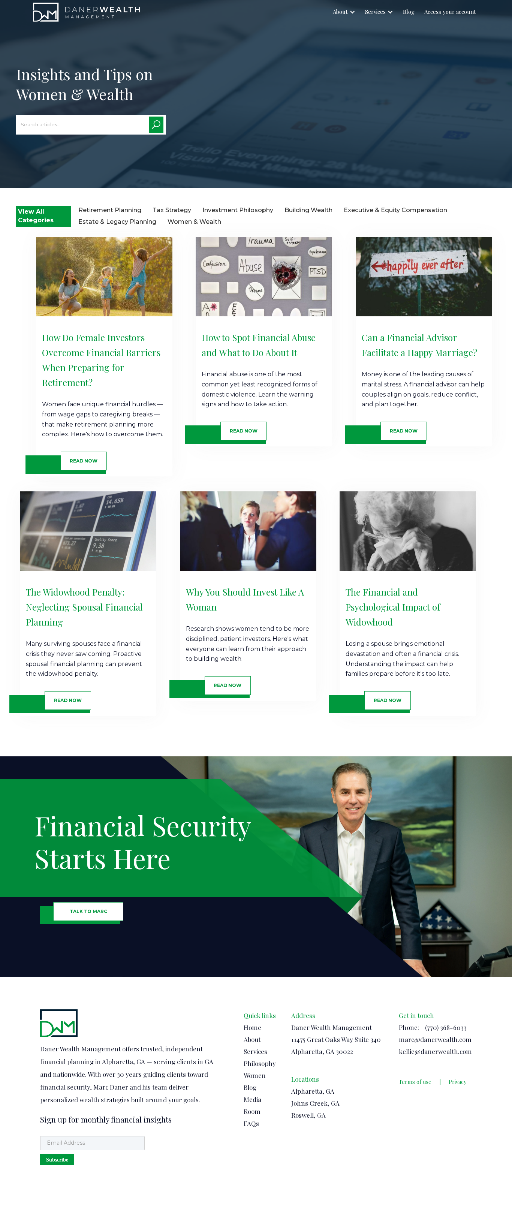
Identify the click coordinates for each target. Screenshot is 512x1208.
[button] (344, 12)
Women (255, 1075)
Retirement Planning (109, 210)
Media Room (252, 1105)
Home (252, 1027)
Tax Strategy (172, 210)
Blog (409, 11)
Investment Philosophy (237, 210)
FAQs (251, 1123)
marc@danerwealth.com (435, 1039)
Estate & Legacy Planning (117, 221)
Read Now (83, 461)
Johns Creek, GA (315, 1103)
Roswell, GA (308, 1115)
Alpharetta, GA (312, 1091)
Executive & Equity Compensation (395, 210)
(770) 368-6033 (446, 1027)
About (340, 11)
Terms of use (415, 1081)
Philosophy (260, 1063)
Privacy (457, 1081)
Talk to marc (88, 911)
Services (375, 11)
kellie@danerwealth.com (435, 1051)
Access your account (450, 11)
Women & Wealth (194, 221)
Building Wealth (308, 210)
